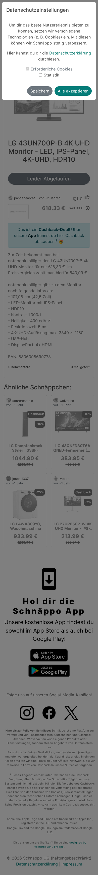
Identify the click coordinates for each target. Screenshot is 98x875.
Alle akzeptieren (73, 90)
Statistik (51, 74)
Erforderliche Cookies (51, 68)
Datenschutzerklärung (70, 52)
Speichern (39, 90)
